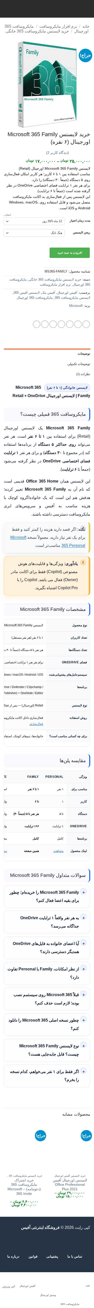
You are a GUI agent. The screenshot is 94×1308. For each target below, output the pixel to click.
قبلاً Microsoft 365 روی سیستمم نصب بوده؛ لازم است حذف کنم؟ (46, 999)
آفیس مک (48, 292)
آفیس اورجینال (67, 292)
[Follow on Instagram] (65, 1241)
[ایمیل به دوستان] (61, 324)
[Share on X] (69, 324)
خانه (85, 26)
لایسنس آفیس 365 (27, 292)
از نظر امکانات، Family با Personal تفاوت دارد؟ (43, 973)
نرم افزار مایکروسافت (58, 26)
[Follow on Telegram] (22, 1241)
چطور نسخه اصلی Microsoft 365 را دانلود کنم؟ (44, 1024)
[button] (87, 9)
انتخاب (7, 214)
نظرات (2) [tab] (83, 374)
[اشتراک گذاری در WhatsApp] (86, 324)
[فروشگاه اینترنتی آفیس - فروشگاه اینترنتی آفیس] (47, 9)
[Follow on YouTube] (29, 1241)
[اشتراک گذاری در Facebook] (78, 324)
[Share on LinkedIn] (45, 324)
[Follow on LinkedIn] (35, 1241)
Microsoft (76, 306)
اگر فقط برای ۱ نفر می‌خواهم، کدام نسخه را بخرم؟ (44, 1075)
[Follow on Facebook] (71, 1241)
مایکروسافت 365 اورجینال (35, 298)
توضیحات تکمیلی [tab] (78, 364)
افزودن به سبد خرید (69, 252)
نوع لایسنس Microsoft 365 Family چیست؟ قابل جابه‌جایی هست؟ (49, 1050)
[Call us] (41, 1241)
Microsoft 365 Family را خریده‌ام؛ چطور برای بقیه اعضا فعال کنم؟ (44, 896)
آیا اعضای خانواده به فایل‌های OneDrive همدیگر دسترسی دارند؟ (46, 947)
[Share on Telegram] (36, 324)
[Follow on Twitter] (53, 1241)
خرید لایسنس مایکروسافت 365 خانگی (37, 31)
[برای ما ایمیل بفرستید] (47, 1241)
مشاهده (58, 851)
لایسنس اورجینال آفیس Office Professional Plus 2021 (70, 1184)
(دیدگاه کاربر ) (57, 153)
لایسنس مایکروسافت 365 (72, 298)
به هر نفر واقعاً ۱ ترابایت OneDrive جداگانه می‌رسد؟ (49, 922)
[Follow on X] (59, 1241)
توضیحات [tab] (84, 353)
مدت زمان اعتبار (80, 220)
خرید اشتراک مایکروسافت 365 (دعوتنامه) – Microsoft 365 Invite (24, 1187)
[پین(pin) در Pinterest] (53, 324)
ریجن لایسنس (81, 232)
